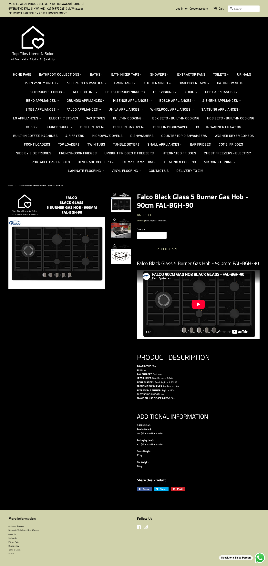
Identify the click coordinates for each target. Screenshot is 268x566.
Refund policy (13, 545)
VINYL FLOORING (125, 170)
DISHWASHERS (142, 135)
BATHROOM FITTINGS (46, 92)
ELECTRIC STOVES (63, 118)
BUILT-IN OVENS (93, 127)
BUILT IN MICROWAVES (170, 127)
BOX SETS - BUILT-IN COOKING (175, 118)
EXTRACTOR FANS (191, 74)
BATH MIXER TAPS (125, 74)
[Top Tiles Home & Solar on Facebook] (139, 527)
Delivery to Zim (189, 170)
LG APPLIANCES (26, 118)
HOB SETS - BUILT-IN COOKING (230, 118)
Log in (179, 8)
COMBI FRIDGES (231, 144)
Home (10, 185)
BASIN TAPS (123, 83)
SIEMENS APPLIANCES (220, 100)
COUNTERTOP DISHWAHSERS (184, 135)
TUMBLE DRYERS (126, 144)
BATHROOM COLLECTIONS (59, 74)
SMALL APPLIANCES (163, 144)
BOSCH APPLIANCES (175, 100)
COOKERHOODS (58, 127)
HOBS (31, 127)
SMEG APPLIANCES (41, 109)
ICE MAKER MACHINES (139, 162)
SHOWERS (158, 74)
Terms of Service (14, 549)
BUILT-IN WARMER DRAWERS (218, 127)
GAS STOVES (95, 118)
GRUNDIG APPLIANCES (85, 100)
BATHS (95, 74)
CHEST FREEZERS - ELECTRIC (227, 153)
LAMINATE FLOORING (85, 170)
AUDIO (189, 92)
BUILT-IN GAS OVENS (129, 127)
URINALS (244, 74)
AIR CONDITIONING (218, 162)
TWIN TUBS (96, 144)
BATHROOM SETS (230, 83)
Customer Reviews (16, 526)
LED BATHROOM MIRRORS (125, 92)
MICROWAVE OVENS (107, 135)
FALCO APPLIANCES (83, 109)
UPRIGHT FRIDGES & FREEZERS (129, 153)
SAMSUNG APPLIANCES (220, 109)
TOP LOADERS (69, 144)
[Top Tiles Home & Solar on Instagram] (145, 527)
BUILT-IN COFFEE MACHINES (35, 135)
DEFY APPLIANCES (220, 92)
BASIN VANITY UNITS (40, 83)
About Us (12, 534)
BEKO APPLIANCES (41, 100)
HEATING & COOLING (180, 162)
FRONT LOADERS (37, 144)
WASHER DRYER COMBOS (234, 135)
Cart (221, 8)
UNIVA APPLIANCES (124, 109)
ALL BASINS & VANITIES (85, 83)
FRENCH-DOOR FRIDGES (78, 153)
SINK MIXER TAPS (193, 83)
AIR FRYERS (74, 135)
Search (11, 553)
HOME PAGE (22, 74)
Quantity (141, 229)
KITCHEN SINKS (156, 83)
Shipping (141, 220)
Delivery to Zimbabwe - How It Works (23, 530)
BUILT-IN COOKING (127, 118)
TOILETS (220, 74)
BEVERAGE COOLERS (95, 162)
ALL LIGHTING (84, 92)
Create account (199, 8)
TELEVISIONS (163, 92)
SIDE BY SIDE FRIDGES (33, 153)
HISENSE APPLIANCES (131, 100)
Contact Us (159, 170)
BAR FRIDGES (200, 144)
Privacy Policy (13, 541)
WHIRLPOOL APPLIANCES (170, 109)
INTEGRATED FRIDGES (178, 153)
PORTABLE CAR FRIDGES (51, 162)
